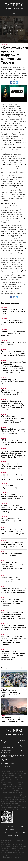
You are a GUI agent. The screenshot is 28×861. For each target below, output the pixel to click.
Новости (20, 829)
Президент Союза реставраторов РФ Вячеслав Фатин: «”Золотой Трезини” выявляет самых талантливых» (13, 655)
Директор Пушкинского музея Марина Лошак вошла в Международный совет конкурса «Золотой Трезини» (13, 615)
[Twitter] (17, 82)
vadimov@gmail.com (7, 747)
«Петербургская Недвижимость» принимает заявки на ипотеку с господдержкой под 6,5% (13, 419)
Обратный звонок (7, 766)
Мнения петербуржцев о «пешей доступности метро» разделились (13, 579)
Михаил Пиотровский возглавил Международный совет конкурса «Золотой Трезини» (12, 602)
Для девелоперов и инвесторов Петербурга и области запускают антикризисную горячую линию (12, 566)
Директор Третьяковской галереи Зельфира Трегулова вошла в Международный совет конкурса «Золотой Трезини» (13, 640)
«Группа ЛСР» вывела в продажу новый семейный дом (12, 322)
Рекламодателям (14, 835)
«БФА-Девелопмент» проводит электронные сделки (11, 521)
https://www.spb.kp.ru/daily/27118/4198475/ (14, 172)
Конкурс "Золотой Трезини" (14, 826)
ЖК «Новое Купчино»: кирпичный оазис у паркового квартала (13, 442)
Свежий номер (10, 829)
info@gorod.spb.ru (6, 752)
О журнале (6, 832)
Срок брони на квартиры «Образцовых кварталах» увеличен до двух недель (12, 466)
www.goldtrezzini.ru (7, 262)
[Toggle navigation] (14, 14)
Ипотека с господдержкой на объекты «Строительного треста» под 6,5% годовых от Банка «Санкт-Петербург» (13, 454)
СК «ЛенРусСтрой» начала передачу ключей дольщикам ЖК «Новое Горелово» (13, 627)
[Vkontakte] (14, 82)
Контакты (15, 832)
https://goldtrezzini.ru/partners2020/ (11, 293)
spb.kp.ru (23, 158)
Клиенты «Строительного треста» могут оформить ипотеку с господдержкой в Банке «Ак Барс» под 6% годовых (12, 405)
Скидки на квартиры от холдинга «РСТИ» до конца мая (12, 381)
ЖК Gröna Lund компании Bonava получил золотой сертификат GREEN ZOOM (12, 545)
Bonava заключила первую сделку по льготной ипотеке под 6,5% (13, 311)
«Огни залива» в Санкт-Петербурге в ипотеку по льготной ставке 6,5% (11, 392)
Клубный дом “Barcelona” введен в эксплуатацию (11, 554)
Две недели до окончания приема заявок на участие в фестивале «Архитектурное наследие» (13, 533)
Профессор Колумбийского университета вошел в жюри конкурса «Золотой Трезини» (13, 353)
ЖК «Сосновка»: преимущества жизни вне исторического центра (12, 497)
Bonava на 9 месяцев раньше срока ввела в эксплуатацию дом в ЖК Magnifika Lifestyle (13, 590)
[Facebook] (11, 82)
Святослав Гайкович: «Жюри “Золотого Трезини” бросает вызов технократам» (13, 431)
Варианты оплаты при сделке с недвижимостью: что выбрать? (13, 333)
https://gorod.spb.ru (17, 809)
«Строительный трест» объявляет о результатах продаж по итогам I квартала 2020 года (13, 509)
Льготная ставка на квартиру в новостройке (13, 343)
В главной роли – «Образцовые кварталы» (11, 487)
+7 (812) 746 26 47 (16, 750)
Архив (23, 832)
